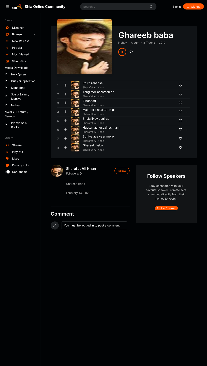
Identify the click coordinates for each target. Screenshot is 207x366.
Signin (177, 6)
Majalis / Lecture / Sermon (16, 114)
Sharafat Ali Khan (81, 168)
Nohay (122, 42)
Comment (62, 214)
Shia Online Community (45, 6)
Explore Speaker (166, 208)
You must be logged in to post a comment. (92, 225)
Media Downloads (16, 67)
